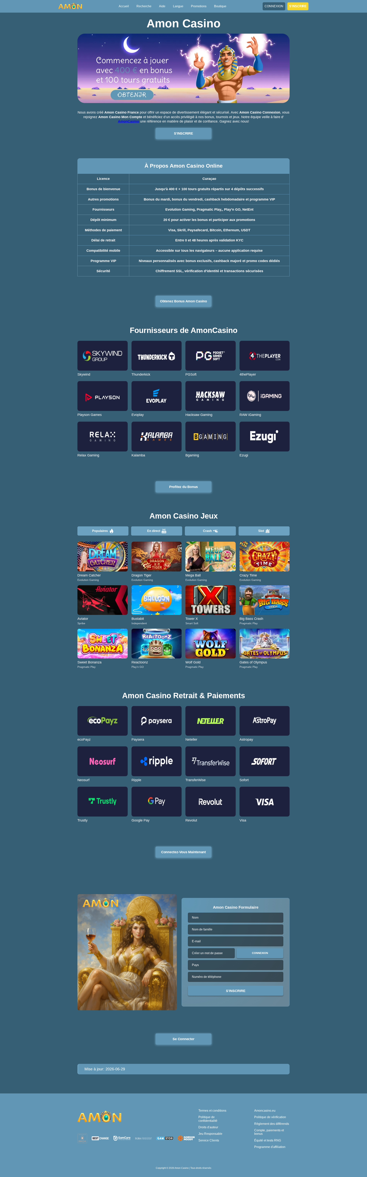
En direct (153, 530)
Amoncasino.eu (264, 1110)
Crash (207, 530)
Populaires (100, 530)
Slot (261, 530)
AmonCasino (128, 121)
